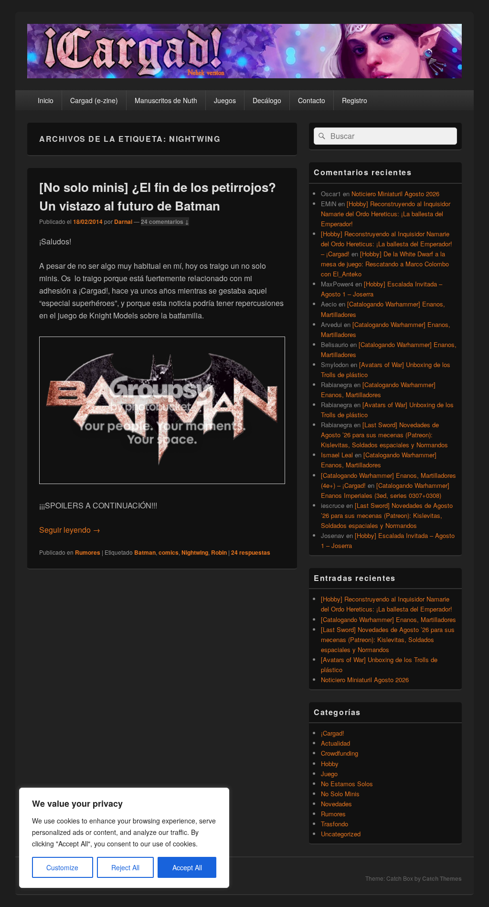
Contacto (311, 100)
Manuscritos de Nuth (166, 100)
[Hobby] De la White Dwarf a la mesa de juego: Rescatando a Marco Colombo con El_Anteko (385, 263)
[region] (124, 838)
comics (169, 552)
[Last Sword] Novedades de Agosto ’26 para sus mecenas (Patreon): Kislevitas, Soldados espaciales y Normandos (384, 434)
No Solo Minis (340, 793)
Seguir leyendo (69, 529)
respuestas (250, 552)
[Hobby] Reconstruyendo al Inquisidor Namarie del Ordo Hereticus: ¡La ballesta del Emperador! (385, 213)
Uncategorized (341, 833)
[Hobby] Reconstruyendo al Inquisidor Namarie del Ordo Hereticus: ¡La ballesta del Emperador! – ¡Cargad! (386, 243)
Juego (329, 773)
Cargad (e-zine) (94, 100)
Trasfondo (334, 823)
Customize (62, 867)
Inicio (45, 100)
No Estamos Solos (347, 783)
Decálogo (267, 100)
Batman (145, 552)
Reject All (125, 867)
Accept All (187, 867)
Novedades (336, 803)
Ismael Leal (337, 454)
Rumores (87, 552)
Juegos (225, 100)
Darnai (123, 221)
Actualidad (335, 743)
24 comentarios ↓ (165, 221)
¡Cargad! (332, 733)
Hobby (330, 763)
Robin (219, 552)
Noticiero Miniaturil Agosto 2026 (395, 193)
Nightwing (194, 552)
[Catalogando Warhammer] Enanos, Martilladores (388, 619)
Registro (354, 100)
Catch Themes (442, 878)
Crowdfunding (339, 753)
